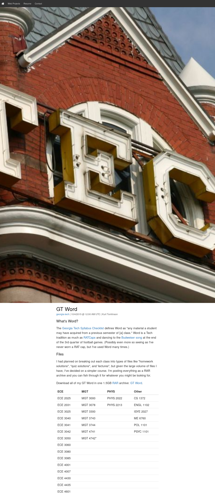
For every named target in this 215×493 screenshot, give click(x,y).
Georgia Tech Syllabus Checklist (83, 328)
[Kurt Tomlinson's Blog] (3, 3)
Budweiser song (131, 337)
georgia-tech (62, 314)
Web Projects (14, 3)
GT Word (136, 383)
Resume (27, 3)
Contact (38, 3)
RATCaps (90, 337)
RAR (115, 383)
